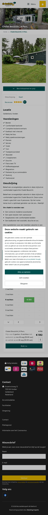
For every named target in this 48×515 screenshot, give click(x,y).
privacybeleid (30, 259)
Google (38, 259)
